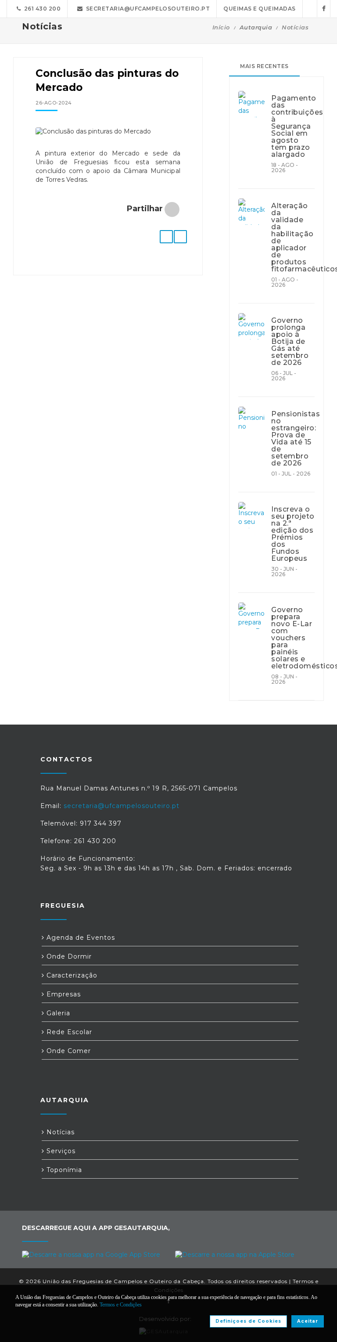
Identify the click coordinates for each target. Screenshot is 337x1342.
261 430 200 (41, 8)
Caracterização (70, 975)
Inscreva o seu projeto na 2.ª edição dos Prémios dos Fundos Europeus (293, 534)
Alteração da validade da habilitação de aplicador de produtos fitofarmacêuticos (293, 237)
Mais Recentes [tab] (264, 66)
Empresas (62, 994)
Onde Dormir (68, 956)
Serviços (59, 1151)
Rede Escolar (68, 1032)
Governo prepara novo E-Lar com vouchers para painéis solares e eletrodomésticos (293, 638)
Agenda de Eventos (79, 938)
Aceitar (307, 1321)
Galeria (57, 1013)
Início (221, 27)
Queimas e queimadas (259, 8)
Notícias (295, 27)
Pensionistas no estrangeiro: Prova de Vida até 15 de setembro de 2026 (293, 439)
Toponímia (63, 1170)
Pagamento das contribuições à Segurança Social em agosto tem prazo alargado (293, 126)
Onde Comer (67, 1051)
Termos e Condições (121, 1305)
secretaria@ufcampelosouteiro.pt (146, 8)
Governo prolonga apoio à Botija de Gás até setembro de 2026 (289, 341)
